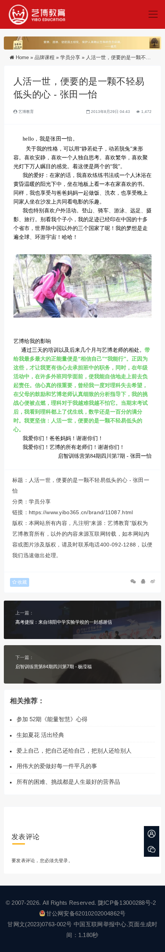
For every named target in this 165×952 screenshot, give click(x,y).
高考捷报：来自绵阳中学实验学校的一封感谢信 (63, 622)
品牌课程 (44, 57)
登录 (63, 860)
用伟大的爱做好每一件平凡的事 (56, 766)
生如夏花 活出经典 (40, 735)
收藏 (21, 582)
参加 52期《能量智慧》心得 (51, 719)
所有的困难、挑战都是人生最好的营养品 (69, 781)
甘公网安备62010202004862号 (86, 913)
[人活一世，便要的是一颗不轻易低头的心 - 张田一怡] (82, 286)
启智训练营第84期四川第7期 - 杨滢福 (53, 666)
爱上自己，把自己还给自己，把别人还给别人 (74, 750)
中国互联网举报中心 (100, 924)
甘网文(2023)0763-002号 (39, 924)
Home (22, 57)
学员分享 (70, 57)
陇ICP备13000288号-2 (128, 902)
